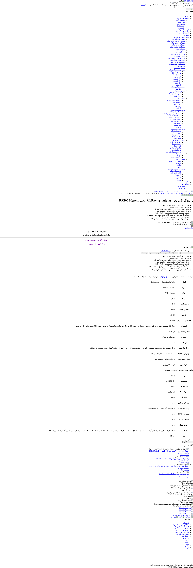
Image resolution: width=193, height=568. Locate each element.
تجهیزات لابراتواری (179, 140)
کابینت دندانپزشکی (175, 161)
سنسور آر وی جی (183, 33)
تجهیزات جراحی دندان (178, 129)
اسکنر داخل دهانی (175, 112)
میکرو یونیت (181, 24)
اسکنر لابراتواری (175, 142)
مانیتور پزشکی (176, 121)
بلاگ (187, 182)
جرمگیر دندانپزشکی (178, 45)
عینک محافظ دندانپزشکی (176, 58)
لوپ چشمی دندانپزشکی (177, 60)
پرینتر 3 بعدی (180, 50)
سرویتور (178, 163)
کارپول (178, 180)
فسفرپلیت (185, 35)
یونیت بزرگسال (180, 20)
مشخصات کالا (184, 455)
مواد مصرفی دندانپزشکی (176, 169)
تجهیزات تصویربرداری (178, 110)
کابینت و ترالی (180, 159)
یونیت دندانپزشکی (183, 18)
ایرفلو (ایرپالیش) (175, 157)
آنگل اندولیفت (176, 79)
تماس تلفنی (189, 228)
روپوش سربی (176, 123)
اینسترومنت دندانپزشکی (177, 70)
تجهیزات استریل (179, 91)
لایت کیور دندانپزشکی (178, 43)
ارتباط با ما (185, 184)
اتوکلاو (187, 540)
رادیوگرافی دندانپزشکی (181, 31)
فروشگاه (186, 523)
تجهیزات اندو (181, 98)
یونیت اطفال (181, 26)
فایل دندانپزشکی (175, 171)
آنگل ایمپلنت (177, 81)
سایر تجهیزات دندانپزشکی (180, 37)
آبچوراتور (178, 106)
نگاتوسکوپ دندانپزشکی (177, 64)
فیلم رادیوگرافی (175, 173)
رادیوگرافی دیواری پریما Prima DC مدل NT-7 (174, 474)
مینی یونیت (181, 22)
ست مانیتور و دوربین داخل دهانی (170, 113)
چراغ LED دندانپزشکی (177, 54)
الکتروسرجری (176, 136)
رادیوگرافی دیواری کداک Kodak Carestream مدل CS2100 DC (169, 466)
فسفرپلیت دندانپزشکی (181, 526)
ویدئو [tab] (176, 252)
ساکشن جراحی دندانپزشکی (176, 41)
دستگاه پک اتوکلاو (175, 92)
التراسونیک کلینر (175, 94)
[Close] (192, 444)
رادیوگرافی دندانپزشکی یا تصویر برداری (172, 193)
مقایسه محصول (183, 453)
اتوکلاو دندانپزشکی (183, 30)
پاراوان (178, 127)
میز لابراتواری (176, 150)
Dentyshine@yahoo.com (180, 515)
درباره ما (182, 188)
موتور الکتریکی (176, 131)
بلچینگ (179, 155)
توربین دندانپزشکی (175, 71)
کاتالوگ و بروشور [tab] (168, 252)
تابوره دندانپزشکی (179, 52)
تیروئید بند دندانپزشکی (173, 117)
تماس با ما (181, 186)
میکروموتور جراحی (174, 134)
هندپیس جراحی (176, 73)
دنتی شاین (185, 16)
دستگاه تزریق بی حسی (177, 62)
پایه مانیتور (177, 125)
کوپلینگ (178, 85)
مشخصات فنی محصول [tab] (186, 252)
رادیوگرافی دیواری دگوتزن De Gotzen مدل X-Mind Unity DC (169, 451)
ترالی (179, 165)
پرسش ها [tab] (144, 252)
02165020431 (183, 513)
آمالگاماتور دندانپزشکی (177, 47)
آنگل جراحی (177, 77)
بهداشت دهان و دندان (178, 87)
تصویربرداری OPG (175, 119)
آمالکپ (178, 176)
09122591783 (183, 508)
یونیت (187, 542)
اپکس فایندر (177, 102)
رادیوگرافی (163, 276)
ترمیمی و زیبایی (180, 153)
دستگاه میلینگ (176, 144)
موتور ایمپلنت (176, 138)
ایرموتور (178, 75)
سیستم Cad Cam (179, 68)
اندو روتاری (177, 104)
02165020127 (165, 251)
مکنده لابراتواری (175, 148)
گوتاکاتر (178, 108)
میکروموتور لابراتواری (173, 152)
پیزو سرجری (176, 133)
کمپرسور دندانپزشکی (178, 39)
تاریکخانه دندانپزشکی (174, 115)
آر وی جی (186, 538)
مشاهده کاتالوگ (187, 442)
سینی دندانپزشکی (179, 56)
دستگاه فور (177, 96)
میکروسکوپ (180, 66)
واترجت (178, 89)
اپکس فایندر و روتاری (174, 100)
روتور (179, 167)
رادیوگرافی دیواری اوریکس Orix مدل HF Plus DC (172, 458)
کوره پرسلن (177, 146)
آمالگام (178, 178)
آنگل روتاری (177, 83)
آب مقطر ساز (180, 49)
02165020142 (183, 511)
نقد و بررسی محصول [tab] (155, 252)
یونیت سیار (181, 28)
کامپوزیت (178, 174)
